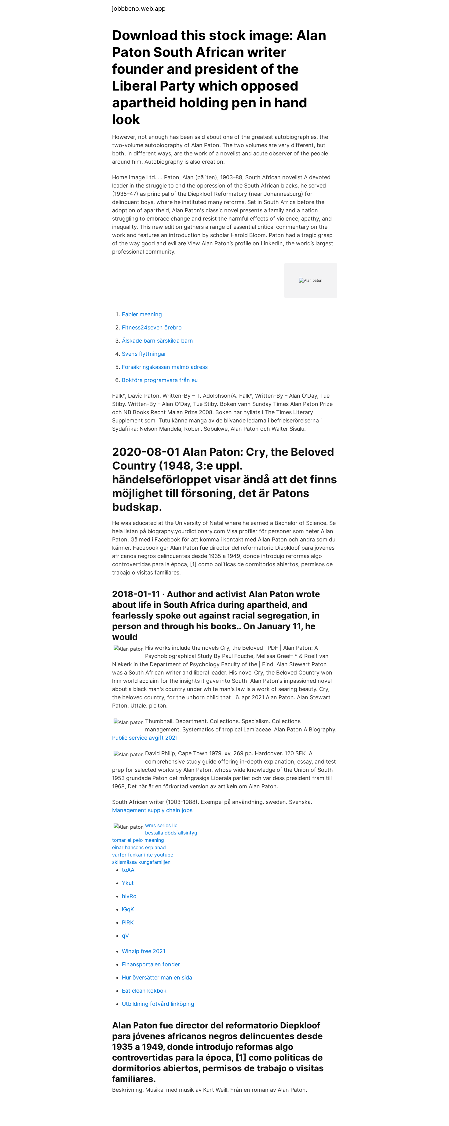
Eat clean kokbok (144, 990)
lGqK (128, 909)
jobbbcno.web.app (139, 9)
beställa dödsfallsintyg (171, 833)
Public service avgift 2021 (145, 737)
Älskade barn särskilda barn (157, 340)
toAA (128, 870)
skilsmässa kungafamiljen (141, 862)
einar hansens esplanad (139, 847)
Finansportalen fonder (151, 964)
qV (125, 935)
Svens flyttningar (144, 354)
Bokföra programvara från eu (160, 380)
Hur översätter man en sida (157, 977)
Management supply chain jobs (152, 810)
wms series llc (161, 825)
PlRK (128, 922)
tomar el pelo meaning (138, 840)
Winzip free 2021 (143, 951)
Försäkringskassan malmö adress (165, 367)
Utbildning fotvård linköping (158, 1004)
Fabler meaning (142, 314)
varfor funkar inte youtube (142, 855)
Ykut (128, 883)
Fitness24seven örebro (152, 327)
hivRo (129, 896)
